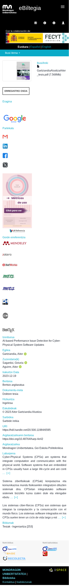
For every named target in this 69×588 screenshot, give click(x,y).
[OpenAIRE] (20, 548)
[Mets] (17, 276)
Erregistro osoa (16, 91)
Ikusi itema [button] (11, 52)
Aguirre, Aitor (10, 366)
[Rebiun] (54, 553)
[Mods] (17, 289)
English (46, 46)
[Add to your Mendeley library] (17, 243)
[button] (45, 23)
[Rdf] (17, 302)
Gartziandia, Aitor (13, 353)
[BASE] (20, 553)
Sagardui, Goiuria (13, 362)
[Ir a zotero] (17, 255)
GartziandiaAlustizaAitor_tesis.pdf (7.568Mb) (51, 72)
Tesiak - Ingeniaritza (14, 526)
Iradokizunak (24, 582)
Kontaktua (9, 582)
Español (35, 46)
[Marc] (17, 316)
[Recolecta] (20, 558)
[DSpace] (57, 570)
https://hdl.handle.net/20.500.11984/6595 (27, 429)
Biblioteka (9, 578)
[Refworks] (17, 265)
